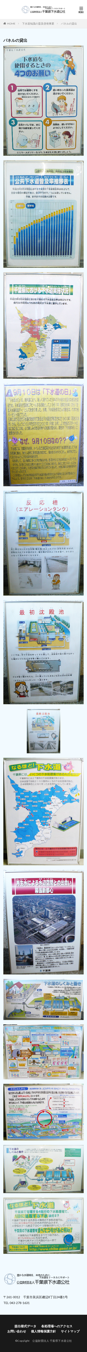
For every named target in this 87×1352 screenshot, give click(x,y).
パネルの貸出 (69, 23)
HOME (11, 23)
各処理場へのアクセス (56, 1326)
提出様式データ (25, 1326)
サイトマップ (70, 1331)
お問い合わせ (16, 1331)
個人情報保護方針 (43, 1331)
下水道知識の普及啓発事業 (38, 23)
